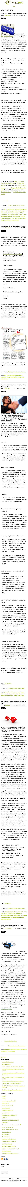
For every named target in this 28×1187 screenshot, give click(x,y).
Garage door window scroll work (10, 1153)
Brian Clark (7, 15)
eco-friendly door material (12, 220)
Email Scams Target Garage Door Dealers (13, 226)
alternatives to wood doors (15, 214)
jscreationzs (8, 903)
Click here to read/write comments (16, 205)
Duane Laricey (8, 928)
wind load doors (6, 1151)
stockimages (8, 683)
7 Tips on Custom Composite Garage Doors (14, 13)
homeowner (4, 214)
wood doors (4, 1051)
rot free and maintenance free (10, 1129)
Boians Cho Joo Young (11, 1041)
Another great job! (6, 1064)
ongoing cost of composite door (10, 1148)
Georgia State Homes (7, 36)
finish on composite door (9, 1146)
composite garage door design (9, 377)
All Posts (3, 1057)
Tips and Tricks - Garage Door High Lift (11, 1083)
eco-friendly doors (15, 917)
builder (15, 695)
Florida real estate (6, 192)
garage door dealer (9, 692)
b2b (8, 209)
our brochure (11, 1051)
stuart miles (6, 200)
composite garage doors (10, 210)
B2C (5, 209)
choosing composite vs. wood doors (10, 915)
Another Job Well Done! (8, 1062)
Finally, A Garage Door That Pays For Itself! (12, 1066)
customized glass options (12, 218)
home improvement (13, 212)
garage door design (7, 1127)
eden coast (12, 209)
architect (21, 212)
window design (6, 1132)
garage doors (16, 216)
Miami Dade (5, 1136)
